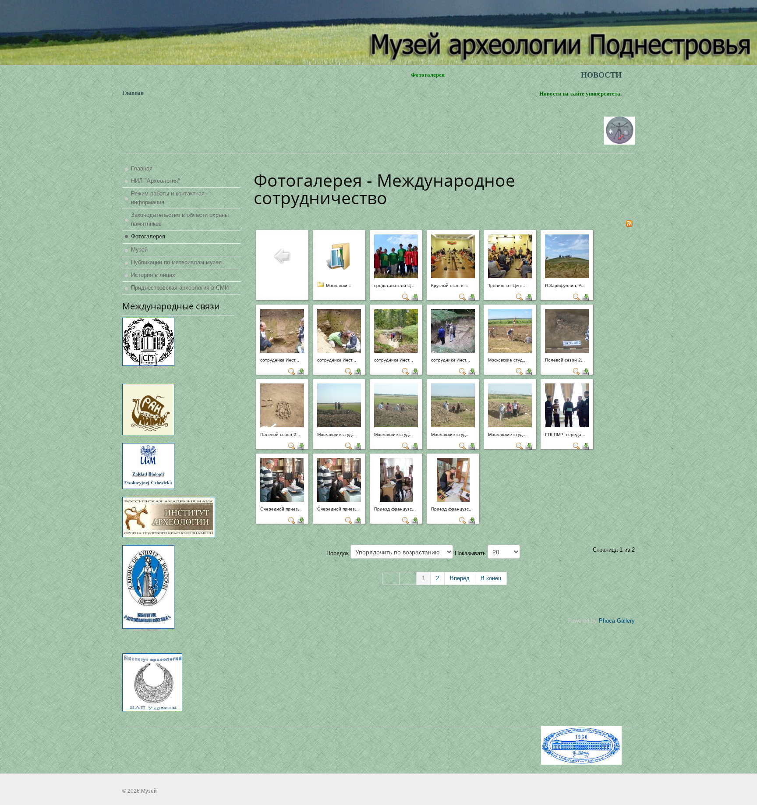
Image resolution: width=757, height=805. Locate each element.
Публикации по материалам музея (176, 262)
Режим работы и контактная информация (168, 198)
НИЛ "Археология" (155, 180)
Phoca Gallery (617, 620)
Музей (139, 249)
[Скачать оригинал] (414, 296)
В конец (491, 578)
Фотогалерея (148, 236)
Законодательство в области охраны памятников (180, 219)
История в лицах (153, 275)
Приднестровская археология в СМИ (180, 287)
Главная (141, 168)
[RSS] (629, 223)
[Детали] (405, 296)
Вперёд (460, 578)
